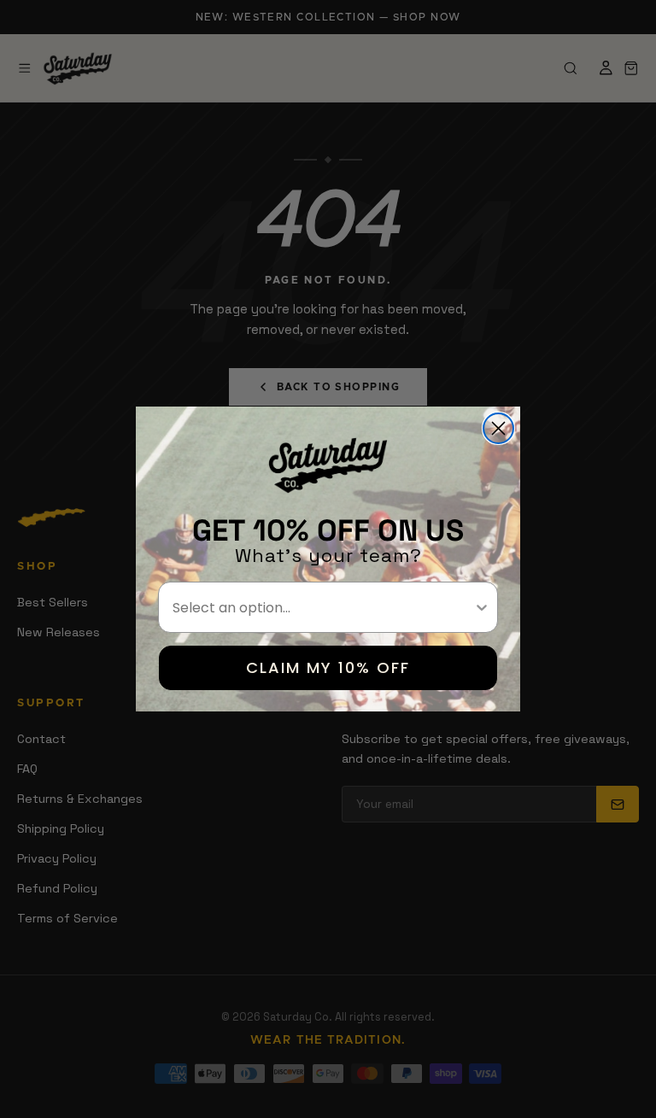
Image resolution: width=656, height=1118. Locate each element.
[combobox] (323, 607)
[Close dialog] (498, 428)
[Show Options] (481, 607)
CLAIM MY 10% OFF (328, 667)
